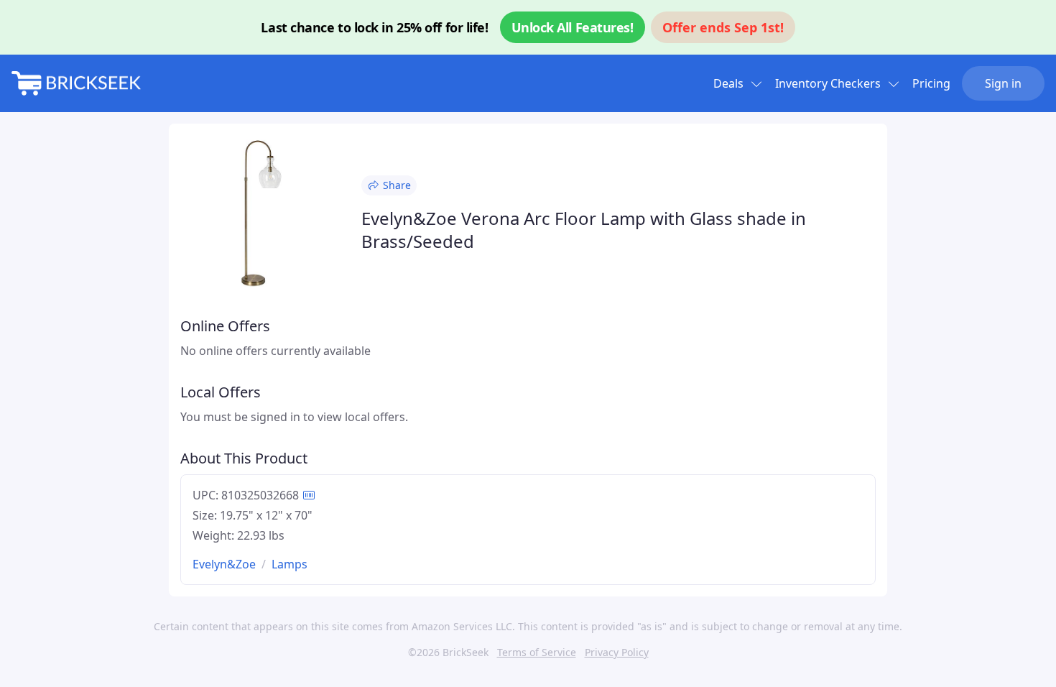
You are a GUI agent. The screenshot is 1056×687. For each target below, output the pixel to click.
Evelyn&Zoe (224, 564)
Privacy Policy (617, 652)
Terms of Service (536, 652)
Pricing (931, 83)
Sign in (1003, 83)
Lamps (289, 564)
